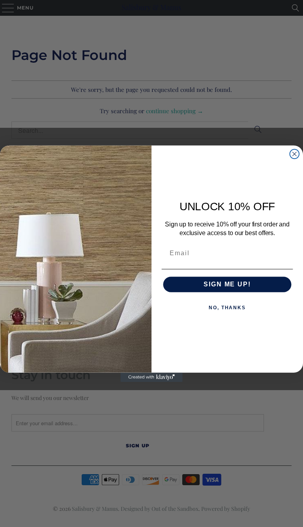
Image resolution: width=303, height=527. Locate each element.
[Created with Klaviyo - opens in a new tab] (151, 377)
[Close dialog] (294, 154)
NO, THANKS (227, 307)
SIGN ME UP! (227, 284)
